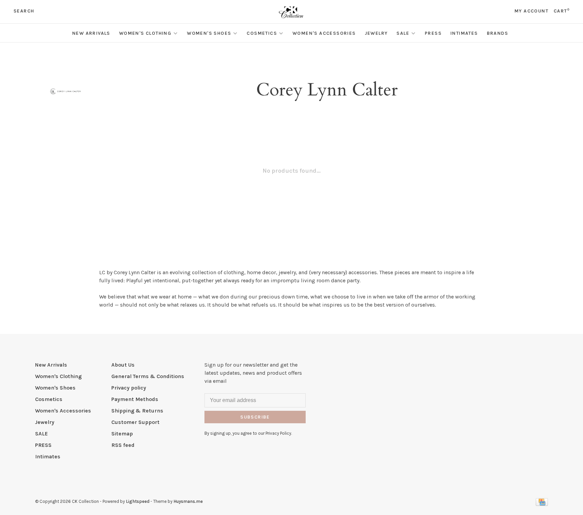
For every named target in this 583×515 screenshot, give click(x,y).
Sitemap (122, 433)
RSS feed (123, 445)
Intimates (464, 33)
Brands (497, 33)
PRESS (433, 33)
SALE (402, 33)
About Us (123, 365)
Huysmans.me (188, 501)
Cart (562, 11)
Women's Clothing (145, 33)
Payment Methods (134, 399)
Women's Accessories (324, 33)
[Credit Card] (542, 504)
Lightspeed (137, 501)
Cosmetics (262, 33)
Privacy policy (128, 387)
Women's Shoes (209, 33)
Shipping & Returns (137, 410)
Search (23, 11)
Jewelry (376, 33)
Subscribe (255, 417)
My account (531, 11)
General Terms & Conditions (147, 376)
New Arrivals (91, 33)
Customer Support (135, 422)
